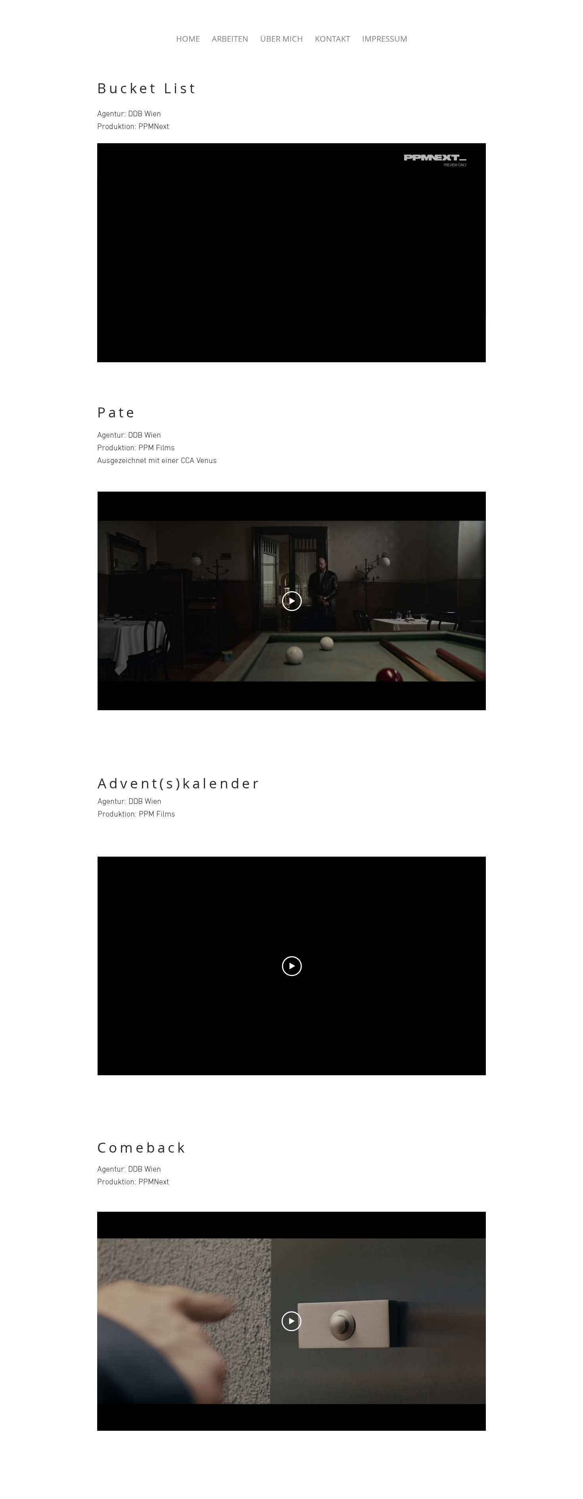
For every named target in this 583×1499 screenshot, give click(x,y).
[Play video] (292, 601)
